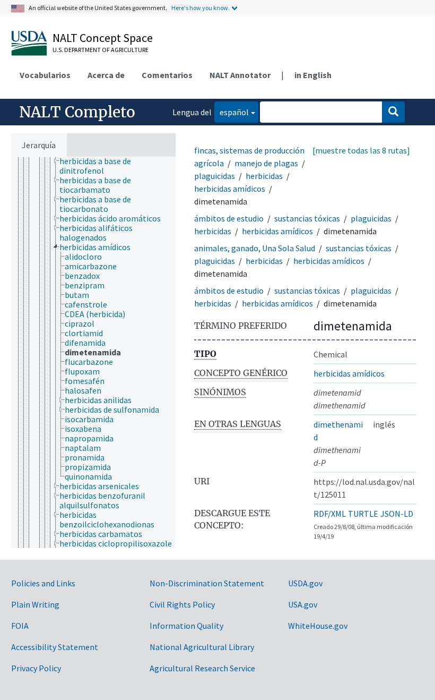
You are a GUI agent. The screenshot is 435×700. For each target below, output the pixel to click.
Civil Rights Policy (182, 604)
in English (313, 75)
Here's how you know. (200, 8)
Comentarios (167, 75)
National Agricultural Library (202, 647)
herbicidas (264, 175)
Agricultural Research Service (202, 668)
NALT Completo (77, 112)
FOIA (20, 625)
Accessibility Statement (54, 647)
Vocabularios (45, 75)
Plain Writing (35, 604)
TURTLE (363, 513)
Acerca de (106, 75)
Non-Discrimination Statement (207, 583)
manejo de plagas (266, 163)
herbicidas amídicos (229, 188)
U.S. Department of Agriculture (101, 50)
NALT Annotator (240, 75)
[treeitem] (122, 165)
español (231, 111)
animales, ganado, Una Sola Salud (254, 248)
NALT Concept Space (103, 37)
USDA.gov (305, 583)
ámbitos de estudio (229, 218)
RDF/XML (330, 513)
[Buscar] (393, 112)
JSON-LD (396, 513)
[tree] (93, 352)
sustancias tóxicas (307, 218)
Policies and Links (43, 583)
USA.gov (302, 604)
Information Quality (186, 625)
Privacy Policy (36, 668)
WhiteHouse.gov (317, 625)
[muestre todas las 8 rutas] (361, 150)
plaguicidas (214, 175)
